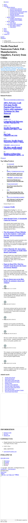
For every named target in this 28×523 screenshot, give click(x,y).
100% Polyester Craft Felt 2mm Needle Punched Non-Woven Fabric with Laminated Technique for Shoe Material (13, 108)
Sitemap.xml (7, 435)
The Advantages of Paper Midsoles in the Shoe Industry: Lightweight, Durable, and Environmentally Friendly (15, 234)
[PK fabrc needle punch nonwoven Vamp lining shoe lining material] (12, 145)
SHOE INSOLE (11, 7)
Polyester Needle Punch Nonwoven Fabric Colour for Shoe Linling (14, 142)
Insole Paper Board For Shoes (12, 382)
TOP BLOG (4, 469)
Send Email (3, 472)
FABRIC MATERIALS (16, 18)
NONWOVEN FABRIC (16, 20)
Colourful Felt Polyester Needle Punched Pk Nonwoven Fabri (13, 122)
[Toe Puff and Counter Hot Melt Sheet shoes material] (10, 164)
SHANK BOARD (14, 14)
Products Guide (7, 432)
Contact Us (6, 34)
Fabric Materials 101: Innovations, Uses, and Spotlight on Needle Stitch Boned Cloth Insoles (15, 250)
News (5, 28)
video (8, 32)
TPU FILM (13, 23)
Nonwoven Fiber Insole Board (12, 387)
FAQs (5, 30)
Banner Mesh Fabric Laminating (9, 68)
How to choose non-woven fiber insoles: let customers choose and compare (14, 280)
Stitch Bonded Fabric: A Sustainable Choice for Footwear (15, 219)
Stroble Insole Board (10, 377)
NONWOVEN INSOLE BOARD (18, 11)
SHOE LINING (11, 17)
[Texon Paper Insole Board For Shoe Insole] (12, 184)
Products (6, 6)
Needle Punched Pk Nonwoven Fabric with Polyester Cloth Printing (13, 129)
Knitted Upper (8, 383)
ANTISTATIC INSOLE (16, 8)
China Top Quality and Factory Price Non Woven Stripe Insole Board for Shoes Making (15, 175)
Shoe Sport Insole (22, 68)
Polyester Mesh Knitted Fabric (8, 70)
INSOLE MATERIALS (16, 10)
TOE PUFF (13, 27)
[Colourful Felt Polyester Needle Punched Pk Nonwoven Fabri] (7, 119)
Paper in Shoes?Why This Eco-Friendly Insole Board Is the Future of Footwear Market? (15, 265)
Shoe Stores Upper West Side (12, 380)
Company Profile (9, 207)
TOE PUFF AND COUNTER (14, 24)
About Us (6, 31)
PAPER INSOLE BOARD (16, 13)
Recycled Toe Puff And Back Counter (14, 390)
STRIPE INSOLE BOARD (17, 16)
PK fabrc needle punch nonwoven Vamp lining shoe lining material (13, 148)
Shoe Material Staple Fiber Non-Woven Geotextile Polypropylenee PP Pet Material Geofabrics (15, 193)
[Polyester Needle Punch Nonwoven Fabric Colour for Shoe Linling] (5, 138)
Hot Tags (6, 434)
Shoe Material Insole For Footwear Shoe (13, 67)
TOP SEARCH (11, 469)
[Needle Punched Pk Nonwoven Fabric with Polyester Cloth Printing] (7, 125)
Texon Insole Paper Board (11, 391)
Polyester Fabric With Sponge (12, 386)
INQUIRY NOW (5, 458)
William (2, 473)
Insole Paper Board (9, 379)
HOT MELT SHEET (15, 25)
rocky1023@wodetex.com (10, 451)
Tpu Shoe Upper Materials (11, 384)
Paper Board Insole (9, 389)
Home (5, 4)
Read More (6, 116)
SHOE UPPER (10, 21)
